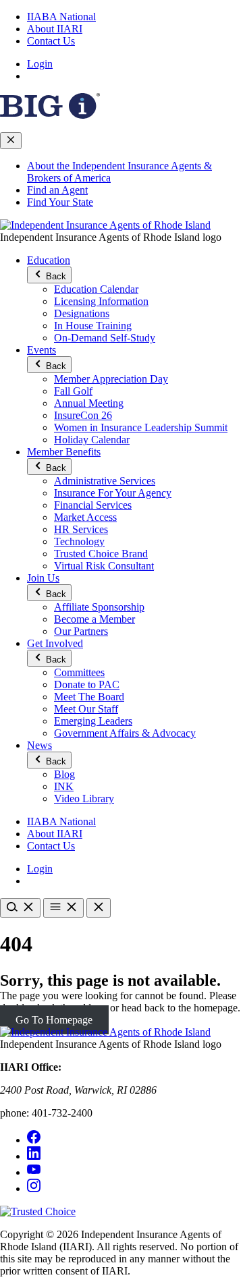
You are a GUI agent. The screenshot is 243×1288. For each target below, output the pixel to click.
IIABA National (61, 16)
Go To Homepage (54, 1020)
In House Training (93, 325)
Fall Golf (73, 391)
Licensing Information (101, 301)
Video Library (84, 798)
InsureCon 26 (83, 415)
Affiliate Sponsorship (99, 607)
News (39, 745)
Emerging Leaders (93, 721)
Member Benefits (64, 451)
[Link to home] (105, 225)
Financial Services (93, 505)
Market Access (85, 517)
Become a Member (94, 619)
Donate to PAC (86, 684)
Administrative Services (104, 480)
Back (54, 276)
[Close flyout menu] (11, 140)
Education (48, 260)
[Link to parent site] (50, 115)
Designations (81, 313)
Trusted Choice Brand (101, 553)
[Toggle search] (20, 908)
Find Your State (60, 202)
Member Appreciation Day (111, 379)
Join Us (43, 578)
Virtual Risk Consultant (104, 565)
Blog (64, 774)
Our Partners (81, 631)
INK (64, 786)
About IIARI (54, 28)
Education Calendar (96, 289)
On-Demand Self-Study (104, 337)
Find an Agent (57, 190)
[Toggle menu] (63, 908)
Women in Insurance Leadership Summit (140, 427)
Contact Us (51, 41)
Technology (79, 541)
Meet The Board (89, 696)
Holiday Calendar (92, 439)
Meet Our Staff (86, 709)
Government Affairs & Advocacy (125, 733)
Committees (79, 672)
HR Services (81, 529)
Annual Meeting (89, 403)
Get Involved (55, 643)
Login (40, 63)
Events (41, 350)
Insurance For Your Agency (112, 493)
